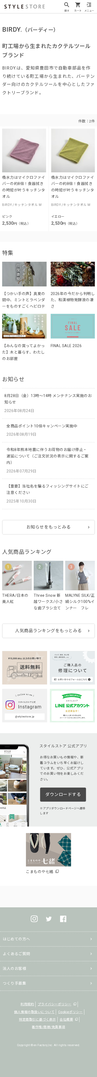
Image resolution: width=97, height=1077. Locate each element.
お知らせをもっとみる (48, 527)
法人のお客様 (14, 968)
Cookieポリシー (70, 1012)
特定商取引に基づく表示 (37, 1019)
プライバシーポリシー (54, 1004)
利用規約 (27, 1004)
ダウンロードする (63, 794)
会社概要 (66, 1019)
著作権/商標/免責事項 (48, 1027)
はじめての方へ (16, 939)
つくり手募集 (14, 983)
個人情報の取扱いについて (34, 1012)
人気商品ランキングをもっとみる (48, 630)
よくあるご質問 (16, 954)
